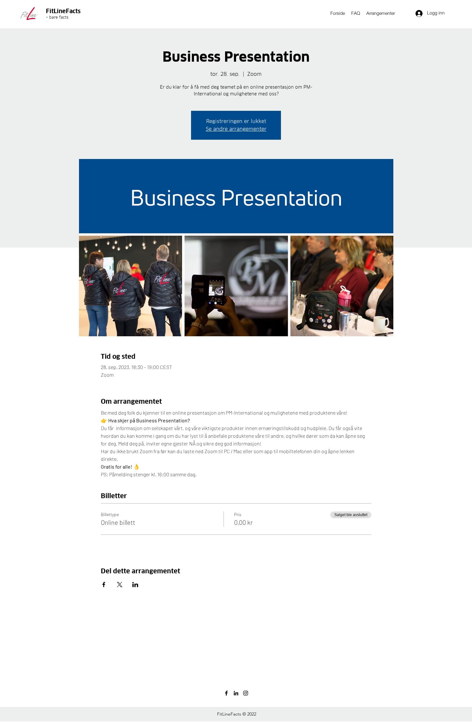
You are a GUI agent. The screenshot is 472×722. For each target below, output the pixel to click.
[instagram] (245, 693)
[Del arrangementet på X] (120, 584)
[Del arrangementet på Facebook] (104, 584)
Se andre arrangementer (236, 129)
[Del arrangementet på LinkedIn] (135, 584)
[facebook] (226, 693)
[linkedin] (236, 693)
